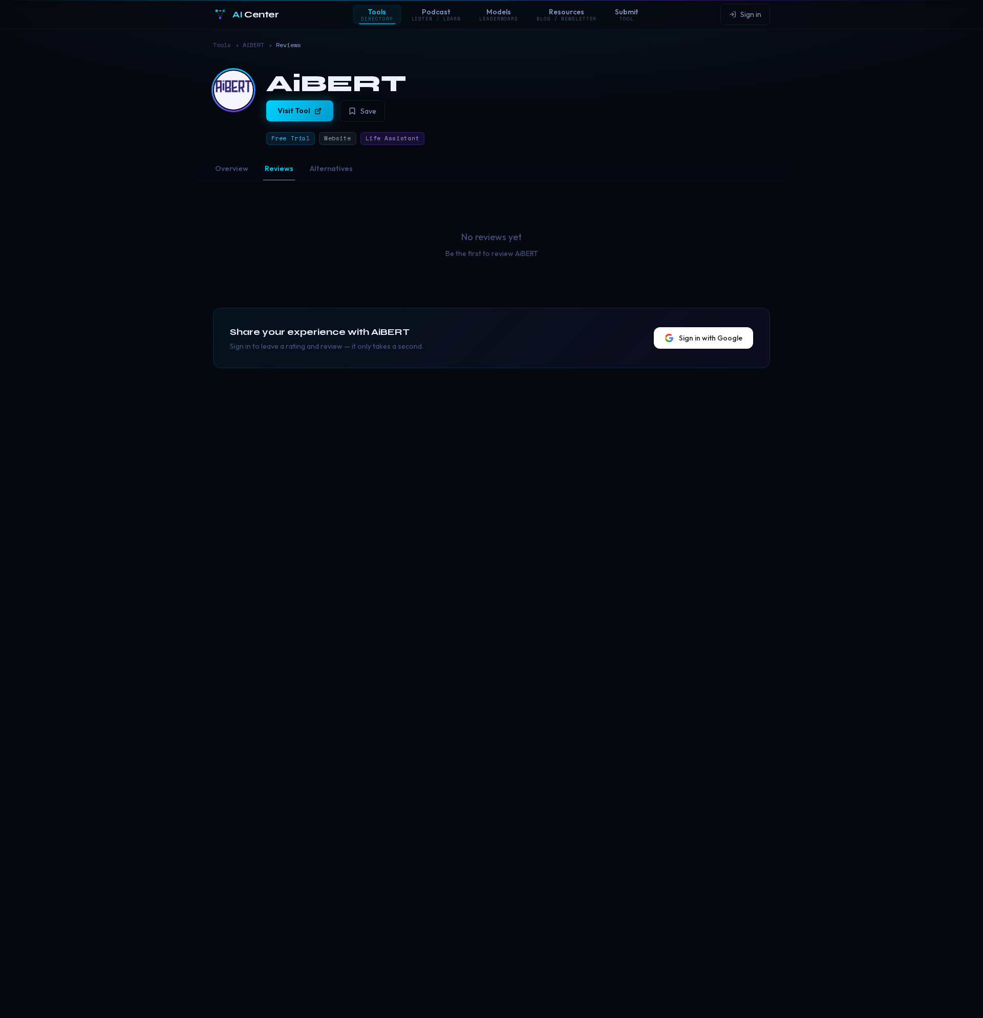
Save (368, 111)
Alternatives (331, 168)
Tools (222, 45)
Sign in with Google (710, 338)
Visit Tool (293, 110)
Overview (231, 168)
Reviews (279, 168)
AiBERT (253, 45)
